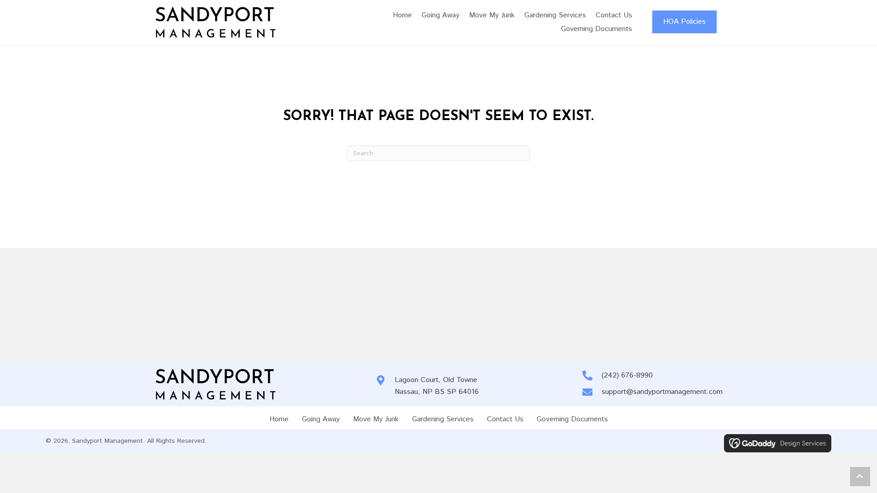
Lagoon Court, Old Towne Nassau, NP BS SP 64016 (437, 386)
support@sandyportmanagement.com (662, 392)
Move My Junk (376, 419)
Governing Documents (572, 419)
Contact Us (505, 419)
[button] (860, 476)
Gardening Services (443, 419)
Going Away (321, 419)
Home (279, 419)
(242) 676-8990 (627, 375)
